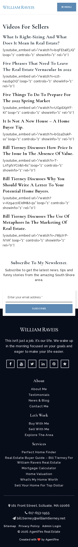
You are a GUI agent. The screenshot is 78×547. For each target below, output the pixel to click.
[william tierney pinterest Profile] (54, 364)
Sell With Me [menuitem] (39, 429)
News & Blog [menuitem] (39, 400)
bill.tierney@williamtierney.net (41, 518)
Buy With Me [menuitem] (39, 423)
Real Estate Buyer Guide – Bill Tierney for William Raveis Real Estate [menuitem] (39, 460)
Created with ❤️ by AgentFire (39, 539)
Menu (68, 7)
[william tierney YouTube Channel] (21, 364)
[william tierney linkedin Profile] (43, 364)
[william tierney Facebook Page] (10, 364)
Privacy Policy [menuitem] (29, 526)
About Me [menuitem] (39, 389)
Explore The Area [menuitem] (39, 435)
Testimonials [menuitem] (39, 395)
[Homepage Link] (18, 7)
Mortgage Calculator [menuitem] (39, 468)
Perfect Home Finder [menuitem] (39, 452)
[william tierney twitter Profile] (32, 364)
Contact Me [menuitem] (39, 406)
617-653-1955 (39, 513)
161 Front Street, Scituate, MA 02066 (40, 505)
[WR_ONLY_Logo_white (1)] (39, 329)
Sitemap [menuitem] (10, 526)
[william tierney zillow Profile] (65, 364)
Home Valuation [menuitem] (39, 474)
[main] (39, 124)
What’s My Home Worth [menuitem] (39, 479)
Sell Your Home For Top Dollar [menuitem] (39, 485)
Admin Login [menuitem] (51, 526)
